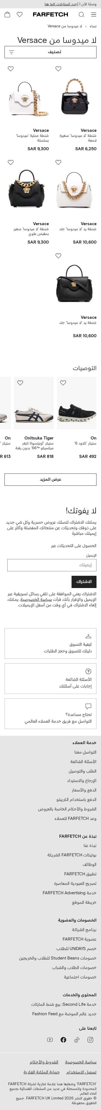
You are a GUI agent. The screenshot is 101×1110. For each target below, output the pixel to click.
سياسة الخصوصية (36, 599)
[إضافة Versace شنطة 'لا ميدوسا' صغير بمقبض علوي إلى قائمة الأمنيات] (10, 162)
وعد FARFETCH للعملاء (76, 818)
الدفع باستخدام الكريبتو (76, 799)
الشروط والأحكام (44, 1062)
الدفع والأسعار (84, 790)
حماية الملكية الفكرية (42, 1072)
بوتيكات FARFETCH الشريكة (72, 855)
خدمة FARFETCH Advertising (70, 893)
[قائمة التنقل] (94, 14)
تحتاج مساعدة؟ (79, 714)
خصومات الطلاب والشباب (74, 967)
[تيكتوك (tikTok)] (77, 1040)
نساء (93, 26)
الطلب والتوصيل (83, 771)
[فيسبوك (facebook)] (63, 1040)
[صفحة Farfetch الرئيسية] (50, 14)
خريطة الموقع (84, 902)
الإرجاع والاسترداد (82, 780)
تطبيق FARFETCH (80, 874)
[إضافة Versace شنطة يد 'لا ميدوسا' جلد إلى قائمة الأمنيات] (58, 162)
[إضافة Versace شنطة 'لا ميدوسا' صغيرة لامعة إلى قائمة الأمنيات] (58, 69)
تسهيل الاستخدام (81, 1072)
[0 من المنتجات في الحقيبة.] (7, 14)
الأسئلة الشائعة (79, 679)
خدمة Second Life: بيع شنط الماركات (64, 1004)
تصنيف (54, 52)
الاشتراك (84, 581)
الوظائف (90, 864)
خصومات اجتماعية (80, 977)
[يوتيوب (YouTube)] (50, 1040)
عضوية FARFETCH (80, 939)
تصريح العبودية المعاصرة (75, 883)
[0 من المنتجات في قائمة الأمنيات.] (19, 14)
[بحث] (81, 14)
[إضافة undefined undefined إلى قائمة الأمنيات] (63, 383)
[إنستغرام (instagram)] (90, 1040)
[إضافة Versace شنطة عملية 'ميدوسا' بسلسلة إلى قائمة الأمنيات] (10, 69)
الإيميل (91, 555)
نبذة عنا (90, 845)
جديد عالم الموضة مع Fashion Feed (64, 1014)
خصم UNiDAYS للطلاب (76, 948)
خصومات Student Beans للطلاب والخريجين (58, 958)
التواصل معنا (85, 752)
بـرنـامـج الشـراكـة (84, 929)
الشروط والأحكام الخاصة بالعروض (67, 809)
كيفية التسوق (81, 644)
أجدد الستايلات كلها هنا (61, 4)
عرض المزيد (50, 479)
